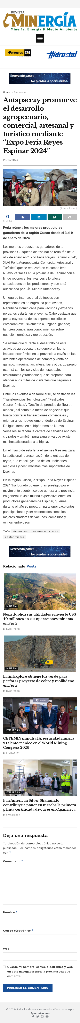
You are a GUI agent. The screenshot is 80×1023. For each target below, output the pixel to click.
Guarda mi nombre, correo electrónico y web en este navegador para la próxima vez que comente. (40, 971)
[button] (40, 38)
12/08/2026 (12, 629)
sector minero (14, 537)
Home (6, 92)
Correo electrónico (18, 930)
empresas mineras (45, 531)
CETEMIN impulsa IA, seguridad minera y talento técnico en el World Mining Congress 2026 (38, 743)
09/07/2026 (12, 753)
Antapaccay (21, 531)
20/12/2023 (10, 159)
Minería (11, 606)
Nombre (10, 912)
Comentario (13, 861)
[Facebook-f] (33, 1016)
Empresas (20, 92)
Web (6, 948)
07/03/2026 (12, 815)
